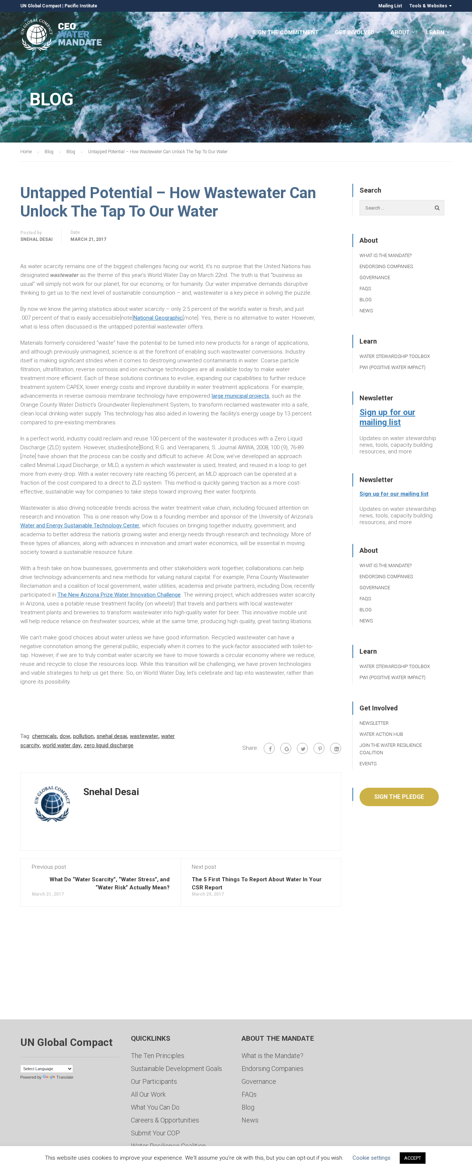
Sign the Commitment (286, 32)
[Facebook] (269, 748)
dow (65, 736)
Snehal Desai (36, 239)
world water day (61, 745)
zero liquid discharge (108, 745)
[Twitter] (302, 748)
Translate (64, 1077)
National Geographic (158, 318)
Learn (435, 32)
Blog (366, 299)
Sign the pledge (399, 796)
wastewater (144, 736)
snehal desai (112, 736)
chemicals (44, 736)
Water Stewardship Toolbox (395, 356)
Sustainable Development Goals (176, 1068)
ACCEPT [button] (412, 1158)
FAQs (365, 288)
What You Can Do (155, 1107)
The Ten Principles (157, 1056)
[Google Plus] (285, 748)
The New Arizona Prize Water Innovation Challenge (119, 594)
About (400, 32)
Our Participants (154, 1081)
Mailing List (390, 5)
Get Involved (354, 32)
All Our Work (148, 1094)
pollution (83, 736)
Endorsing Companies (386, 266)
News (366, 310)
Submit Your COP (155, 1133)
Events (368, 763)
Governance (375, 277)
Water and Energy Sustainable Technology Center (79, 525)
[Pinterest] (318, 748)
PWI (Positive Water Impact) (393, 367)
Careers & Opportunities (165, 1120)
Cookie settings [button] (372, 1158)
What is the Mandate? (386, 255)
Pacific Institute (81, 5)
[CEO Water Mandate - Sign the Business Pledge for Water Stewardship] (61, 36)
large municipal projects (240, 396)
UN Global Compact (40, 5)
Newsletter (374, 723)
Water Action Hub (381, 734)
